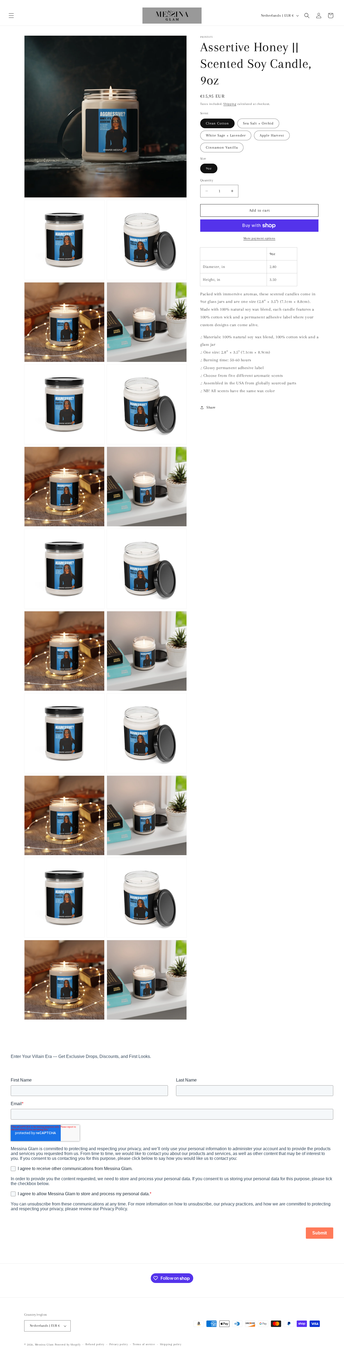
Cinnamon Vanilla (222, 147)
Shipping (229, 104)
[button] (11, 15)
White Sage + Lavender (226, 135)
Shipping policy (170, 1344)
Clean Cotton (217, 123)
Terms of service (144, 1344)
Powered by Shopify (68, 1344)
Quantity (206, 180)
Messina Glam (44, 1344)
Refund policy (94, 1344)
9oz (209, 168)
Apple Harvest (272, 135)
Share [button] (211, 408)
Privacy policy (118, 1344)
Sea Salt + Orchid (258, 123)
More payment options (259, 238)
